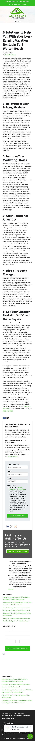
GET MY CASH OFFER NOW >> (17, 648)
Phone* (21, 638)
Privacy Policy (21, 489)
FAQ (12, 715)
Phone (9, 471)
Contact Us (20, 713)
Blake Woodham (10, 55)
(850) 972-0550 (8, 411)
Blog (12, 718)
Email (9, 478)
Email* (7, 638)
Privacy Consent (11, 485)
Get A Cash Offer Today (17, 4)
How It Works (5, 715)
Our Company (18, 715)
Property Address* (10, 631)
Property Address (13, 464)
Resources (26, 715)
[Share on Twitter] (8, 418)
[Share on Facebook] (4, 418)
